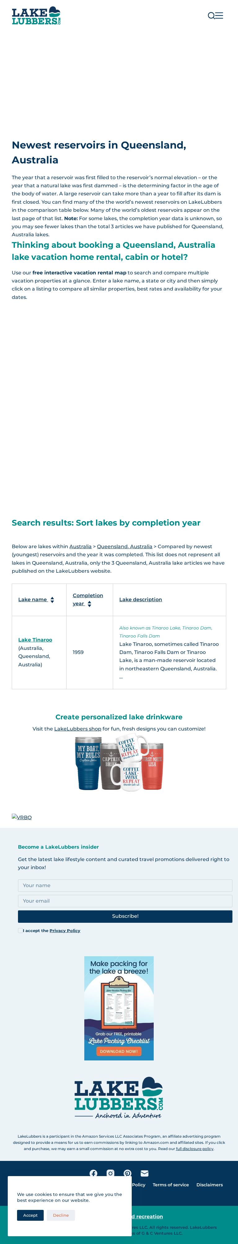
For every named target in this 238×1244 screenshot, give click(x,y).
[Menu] (219, 15)
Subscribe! (125, 916)
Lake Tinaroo (35, 640)
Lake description (140, 599)
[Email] (144, 1173)
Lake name (33, 599)
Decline (61, 1215)
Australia (80, 546)
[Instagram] (110, 1173)
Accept (30, 1215)
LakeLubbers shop (77, 729)
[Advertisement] (119, 77)
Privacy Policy (65, 930)
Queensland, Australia (124, 546)
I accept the (51, 930)
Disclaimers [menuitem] (209, 1185)
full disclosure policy (195, 1148)
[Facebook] (93, 1173)
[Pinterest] (127, 1173)
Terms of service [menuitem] (171, 1185)
